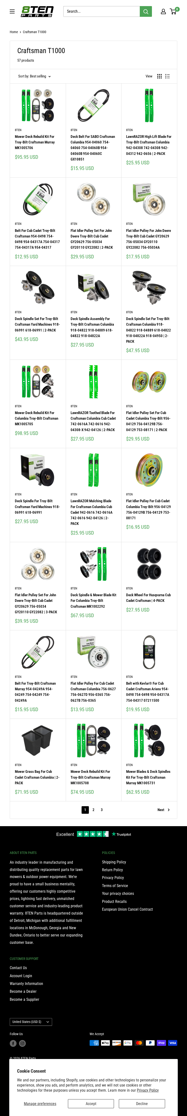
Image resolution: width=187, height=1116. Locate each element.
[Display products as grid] (159, 76)
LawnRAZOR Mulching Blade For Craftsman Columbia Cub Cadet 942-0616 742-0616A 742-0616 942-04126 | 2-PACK (91, 512)
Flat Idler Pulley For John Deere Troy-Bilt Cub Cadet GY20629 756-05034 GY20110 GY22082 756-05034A (148, 239)
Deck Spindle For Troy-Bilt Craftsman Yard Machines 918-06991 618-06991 (37, 507)
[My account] (163, 11)
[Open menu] (12, 11)
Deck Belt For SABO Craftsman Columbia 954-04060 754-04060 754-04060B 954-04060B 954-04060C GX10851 (93, 147)
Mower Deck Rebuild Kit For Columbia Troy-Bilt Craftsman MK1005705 (36, 418)
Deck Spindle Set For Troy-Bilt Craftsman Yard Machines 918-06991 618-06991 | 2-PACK (37, 324)
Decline (142, 1103)
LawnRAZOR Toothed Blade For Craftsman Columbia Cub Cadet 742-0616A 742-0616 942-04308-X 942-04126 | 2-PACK (93, 421)
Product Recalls (114, 901)
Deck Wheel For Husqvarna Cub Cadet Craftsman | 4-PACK (148, 598)
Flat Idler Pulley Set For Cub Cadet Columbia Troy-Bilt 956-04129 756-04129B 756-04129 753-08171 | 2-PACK (148, 421)
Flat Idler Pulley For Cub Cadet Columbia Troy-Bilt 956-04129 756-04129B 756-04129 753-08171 (148, 509)
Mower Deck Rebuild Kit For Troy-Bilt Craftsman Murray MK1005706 (35, 142)
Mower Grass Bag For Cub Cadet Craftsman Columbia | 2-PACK (37, 777)
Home (14, 32)
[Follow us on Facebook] (13, 1043)
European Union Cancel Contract (127, 909)
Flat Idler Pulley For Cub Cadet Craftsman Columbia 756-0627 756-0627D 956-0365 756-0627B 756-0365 (93, 692)
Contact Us (18, 967)
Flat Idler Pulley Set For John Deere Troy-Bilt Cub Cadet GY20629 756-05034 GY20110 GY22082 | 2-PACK (92, 239)
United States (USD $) (26, 1022)
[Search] (146, 11)
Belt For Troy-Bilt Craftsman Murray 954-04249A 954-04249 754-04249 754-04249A (35, 692)
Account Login (21, 976)
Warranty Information (26, 983)
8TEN (18, 130)
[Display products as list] (167, 76)
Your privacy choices (118, 893)
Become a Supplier (24, 999)
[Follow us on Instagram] (22, 1043)
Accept (91, 1103)
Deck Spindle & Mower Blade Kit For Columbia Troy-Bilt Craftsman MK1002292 (93, 601)
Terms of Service (115, 885)
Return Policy (112, 870)
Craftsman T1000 (34, 32)
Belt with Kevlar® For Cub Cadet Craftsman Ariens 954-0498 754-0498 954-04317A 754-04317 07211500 (147, 692)
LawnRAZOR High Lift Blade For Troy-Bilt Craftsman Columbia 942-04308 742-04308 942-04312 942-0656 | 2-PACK (148, 145)
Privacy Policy (148, 1090)
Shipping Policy (114, 862)
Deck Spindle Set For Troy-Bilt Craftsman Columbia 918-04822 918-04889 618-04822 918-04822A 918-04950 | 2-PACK (148, 330)
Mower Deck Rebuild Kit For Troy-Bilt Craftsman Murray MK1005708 (91, 777)
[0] (173, 11)
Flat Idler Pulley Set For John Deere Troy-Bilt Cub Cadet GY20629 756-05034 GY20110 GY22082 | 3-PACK (36, 603)
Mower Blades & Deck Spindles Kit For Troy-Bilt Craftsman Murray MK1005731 (148, 777)
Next (161, 810)
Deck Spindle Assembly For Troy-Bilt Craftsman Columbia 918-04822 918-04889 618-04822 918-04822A (92, 327)
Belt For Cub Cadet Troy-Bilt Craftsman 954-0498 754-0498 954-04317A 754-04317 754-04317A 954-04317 (37, 239)
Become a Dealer (23, 991)
